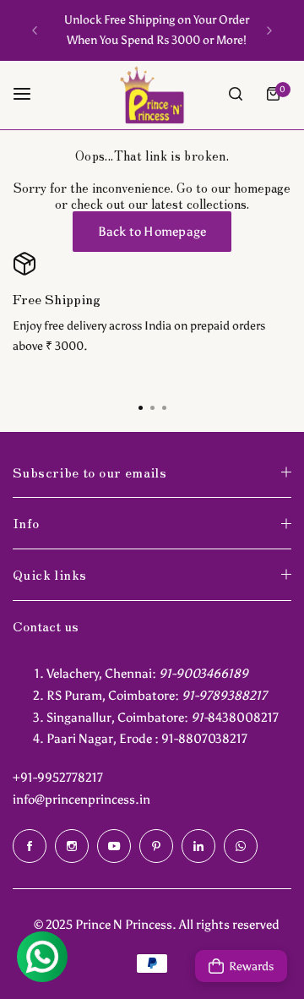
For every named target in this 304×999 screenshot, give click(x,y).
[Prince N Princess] (152, 94)
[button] (34, 30)
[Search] (235, 93)
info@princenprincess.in (81, 799)
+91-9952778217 (58, 777)
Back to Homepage (152, 231)
